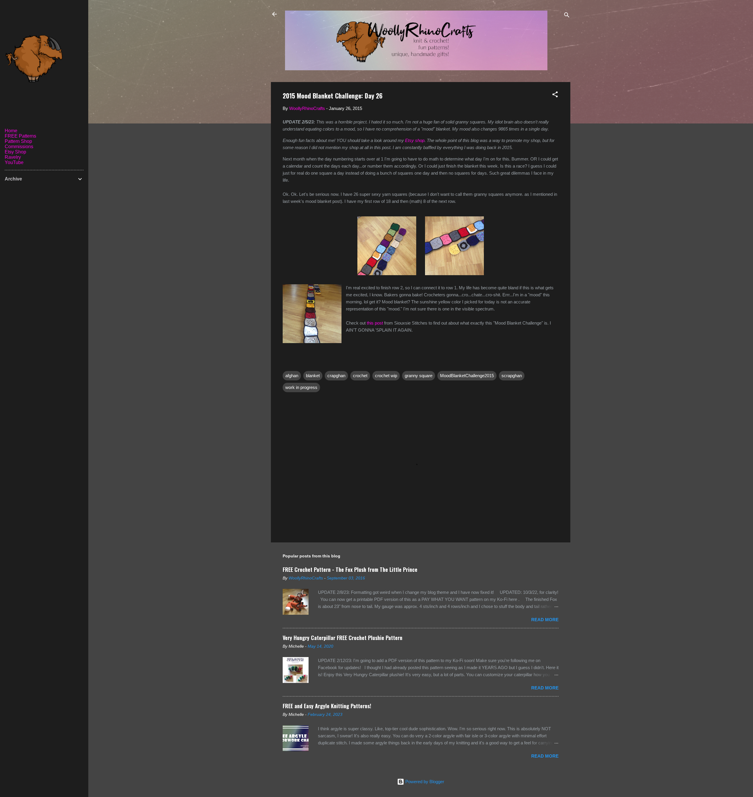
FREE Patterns (20, 135)
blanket (313, 375)
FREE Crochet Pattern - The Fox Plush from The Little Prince (350, 569)
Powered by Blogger (424, 781)
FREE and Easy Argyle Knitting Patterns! (327, 706)
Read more (545, 619)
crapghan (336, 375)
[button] (555, 95)
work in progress (301, 387)
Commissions (19, 146)
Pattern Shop (18, 141)
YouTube (14, 162)
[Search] (566, 16)
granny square (418, 375)
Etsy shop (414, 140)
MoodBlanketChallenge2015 (467, 375)
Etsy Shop (15, 151)
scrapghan (512, 375)
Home (11, 130)
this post (375, 322)
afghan (291, 375)
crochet (360, 375)
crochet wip (386, 375)
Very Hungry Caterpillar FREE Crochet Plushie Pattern (342, 637)
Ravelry (13, 157)
